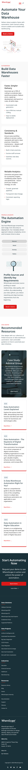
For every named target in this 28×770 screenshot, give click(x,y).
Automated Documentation (8, 636)
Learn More (14, 588)
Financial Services (6, 668)
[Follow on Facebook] (17, 767)
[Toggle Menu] (20, 3)
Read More (14, 391)
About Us (3, 750)
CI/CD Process (5, 642)
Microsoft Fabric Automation (8, 655)
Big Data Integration (6, 639)
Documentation (5, 699)
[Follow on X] (8, 767)
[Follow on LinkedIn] (14, 767)
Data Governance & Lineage (8, 648)
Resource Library (5, 685)
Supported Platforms (6, 622)
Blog (2, 688)
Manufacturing (5, 674)
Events (3, 691)
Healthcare (4, 671)
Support (3, 702)
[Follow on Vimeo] (11, 767)
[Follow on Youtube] (20, 767)
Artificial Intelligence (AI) (7, 633)
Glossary (3, 705)
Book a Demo (8, 34)
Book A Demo (10, 307)
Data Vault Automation (7, 652)
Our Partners (4, 753)
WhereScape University (7, 694)
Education (4, 665)
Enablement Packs (6, 619)
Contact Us (4, 708)
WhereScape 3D (5, 613)
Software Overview (6, 607)
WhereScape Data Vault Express (9, 616)
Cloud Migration (5, 645)
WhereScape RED (5, 610)
